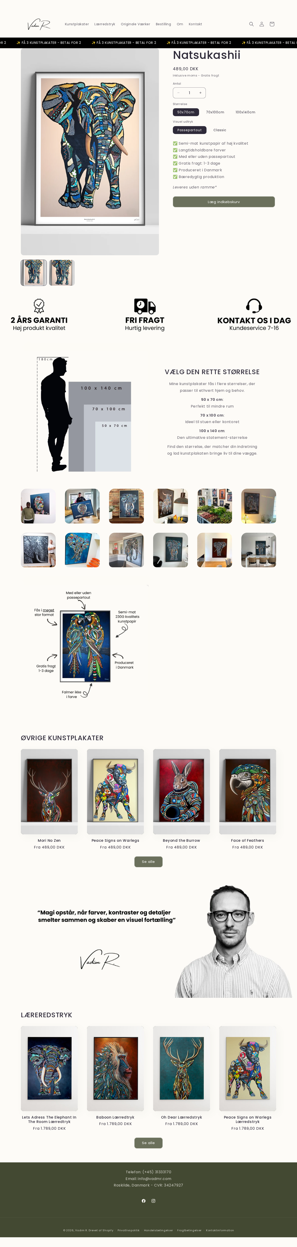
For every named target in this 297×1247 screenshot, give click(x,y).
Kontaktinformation (220, 1230)
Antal (177, 83)
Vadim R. (81, 1230)
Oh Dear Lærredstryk (181, 1117)
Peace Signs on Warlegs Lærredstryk (248, 1119)
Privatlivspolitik (129, 1230)
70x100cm (215, 112)
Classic (219, 130)
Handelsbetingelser (158, 1230)
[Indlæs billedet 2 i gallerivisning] (62, 273)
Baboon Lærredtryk (115, 1117)
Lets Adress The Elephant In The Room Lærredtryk (49, 1119)
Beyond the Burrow (181, 840)
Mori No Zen (49, 840)
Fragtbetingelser (189, 1230)
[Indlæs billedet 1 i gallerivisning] (34, 273)
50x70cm (186, 112)
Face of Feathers (247, 840)
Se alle (148, 861)
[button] (251, 24)
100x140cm (245, 112)
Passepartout (190, 130)
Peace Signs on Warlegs (115, 840)
